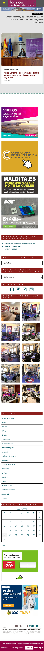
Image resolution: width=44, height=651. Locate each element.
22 (33, 531)
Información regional (11, 70)
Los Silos (4, 473)
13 (21, 526)
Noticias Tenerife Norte (12, 246)
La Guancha (4, 452)
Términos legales (10, 249)
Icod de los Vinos (6, 439)
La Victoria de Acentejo (8, 464)
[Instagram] (25, 289)
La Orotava (4, 460)
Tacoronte (4, 498)
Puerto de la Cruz (6, 485)
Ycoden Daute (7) (19, 638)
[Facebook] (12, 289)
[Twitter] (18, 289)
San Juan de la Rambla (8, 490)
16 (39, 526)
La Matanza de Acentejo (8, 456)
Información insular (7, 443)
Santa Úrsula (5, 494)
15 (33, 526)
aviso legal (38, 647)
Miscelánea (4, 477)
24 (4, 535)
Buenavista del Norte (7, 418)
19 (16, 531)
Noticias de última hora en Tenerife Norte (19, 244)
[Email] (31, 289)
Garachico (4, 435)
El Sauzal (4, 426)
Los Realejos (5, 469)
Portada (6, 638)
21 (27, 531)
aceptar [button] (29, 648)
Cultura (3, 422)
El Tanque (4, 431)
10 (4, 526)
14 (27, 526)
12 (15, 526)
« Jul (3, 546)
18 (10, 531)
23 (39, 531)
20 (22, 531)
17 (4, 531)
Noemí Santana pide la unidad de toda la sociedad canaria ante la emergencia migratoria (21, 75)
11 (10, 526)
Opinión (3, 481)
